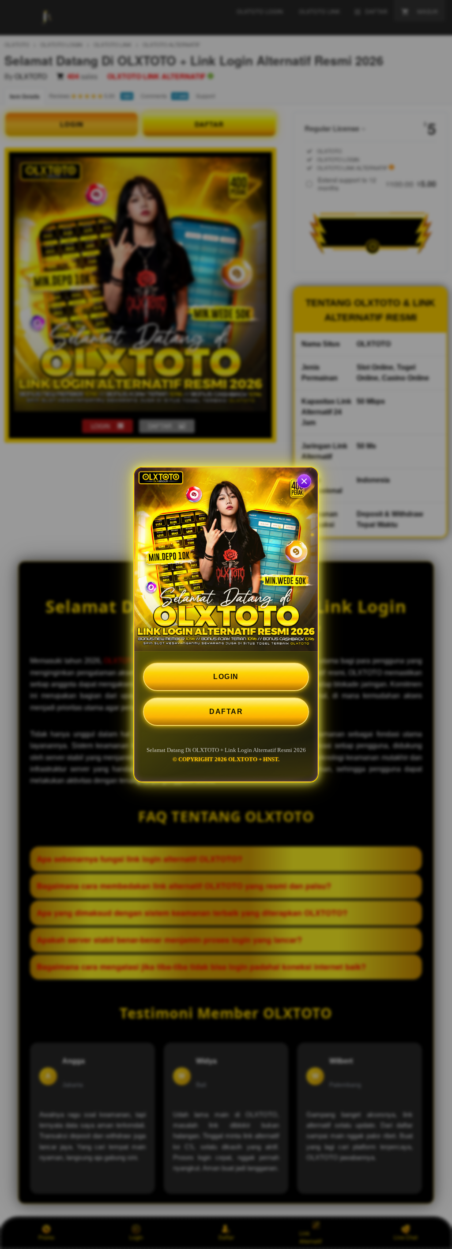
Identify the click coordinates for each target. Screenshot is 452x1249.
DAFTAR (226, 711)
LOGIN (226, 676)
